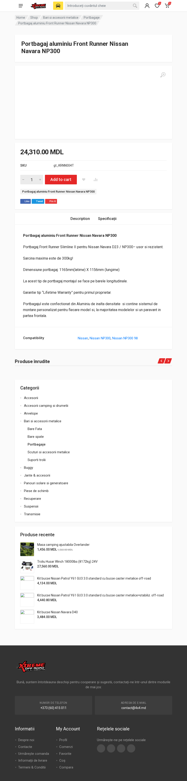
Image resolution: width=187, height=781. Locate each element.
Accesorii (31, 398)
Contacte (25, 747)
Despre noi (26, 740)
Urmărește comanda (33, 754)
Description (80, 219)
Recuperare (32, 499)
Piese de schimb (36, 491)
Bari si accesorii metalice (60, 17)
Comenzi (66, 747)
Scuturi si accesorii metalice (49, 452)
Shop (34, 17)
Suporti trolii (37, 460)
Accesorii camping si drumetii (46, 406)
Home (20, 17)
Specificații (107, 219)
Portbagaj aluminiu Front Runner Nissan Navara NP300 (58, 191)
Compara (66, 767)
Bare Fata (35, 429)
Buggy (28, 468)
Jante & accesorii (37, 475)
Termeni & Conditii (32, 767)
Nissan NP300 (100, 338)
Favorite (65, 754)
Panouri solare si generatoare (46, 483)
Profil (63, 740)
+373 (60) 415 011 (53, 708)
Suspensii (31, 506)
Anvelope (31, 413)
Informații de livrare (32, 760)
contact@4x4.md (133, 708)
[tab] (80, 218)
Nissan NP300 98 (125, 338)
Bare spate (36, 437)
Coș (62, 760)
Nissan (83, 338)
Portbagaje (92, 17)
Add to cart (60, 179)
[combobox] (102, 6)
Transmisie (32, 514)
